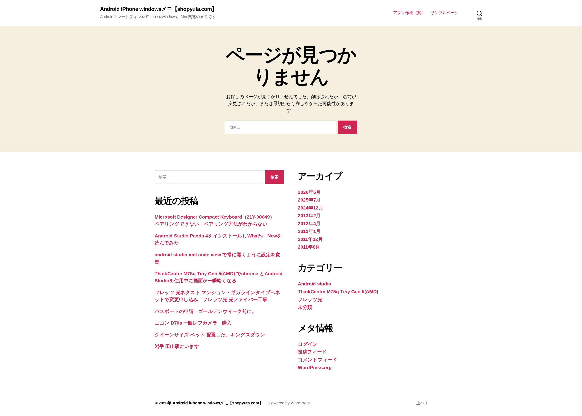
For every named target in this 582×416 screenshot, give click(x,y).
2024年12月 (310, 207)
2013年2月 (309, 215)
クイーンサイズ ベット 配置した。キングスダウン (210, 334)
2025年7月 (309, 199)
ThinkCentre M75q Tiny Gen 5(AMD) (338, 291)
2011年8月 (309, 247)
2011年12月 (310, 239)
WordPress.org (315, 367)
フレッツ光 (310, 299)
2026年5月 (309, 192)
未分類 (305, 307)
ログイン (308, 344)
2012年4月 (309, 223)
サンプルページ (445, 12)
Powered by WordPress (290, 403)
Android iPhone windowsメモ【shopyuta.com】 (158, 9)
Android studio (314, 283)
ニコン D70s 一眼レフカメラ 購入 (193, 322)
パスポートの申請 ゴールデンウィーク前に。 (205, 311)
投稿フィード (312, 351)
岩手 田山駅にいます (177, 346)
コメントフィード (317, 359)
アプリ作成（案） (409, 12)
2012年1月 (309, 231)
